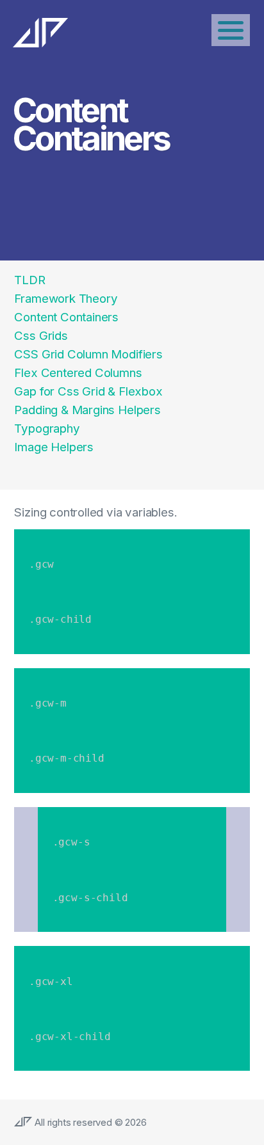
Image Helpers (54, 447)
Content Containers (66, 317)
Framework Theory (65, 298)
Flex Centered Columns (78, 372)
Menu (230, 30)
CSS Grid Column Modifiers (88, 354)
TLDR (29, 280)
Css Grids (40, 335)
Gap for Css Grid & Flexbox (88, 391)
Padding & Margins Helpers (87, 410)
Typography (46, 428)
